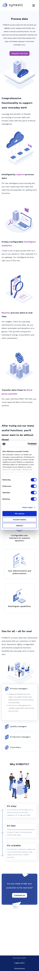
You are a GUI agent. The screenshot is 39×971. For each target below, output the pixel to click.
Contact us (19, 895)
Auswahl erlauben (19, 519)
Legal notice (19, 963)
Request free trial (19, 53)
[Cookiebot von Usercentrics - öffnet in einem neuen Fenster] (28, 444)
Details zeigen (27, 507)
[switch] (34, 486)
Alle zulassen (19, 513)
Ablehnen (19, 525)
